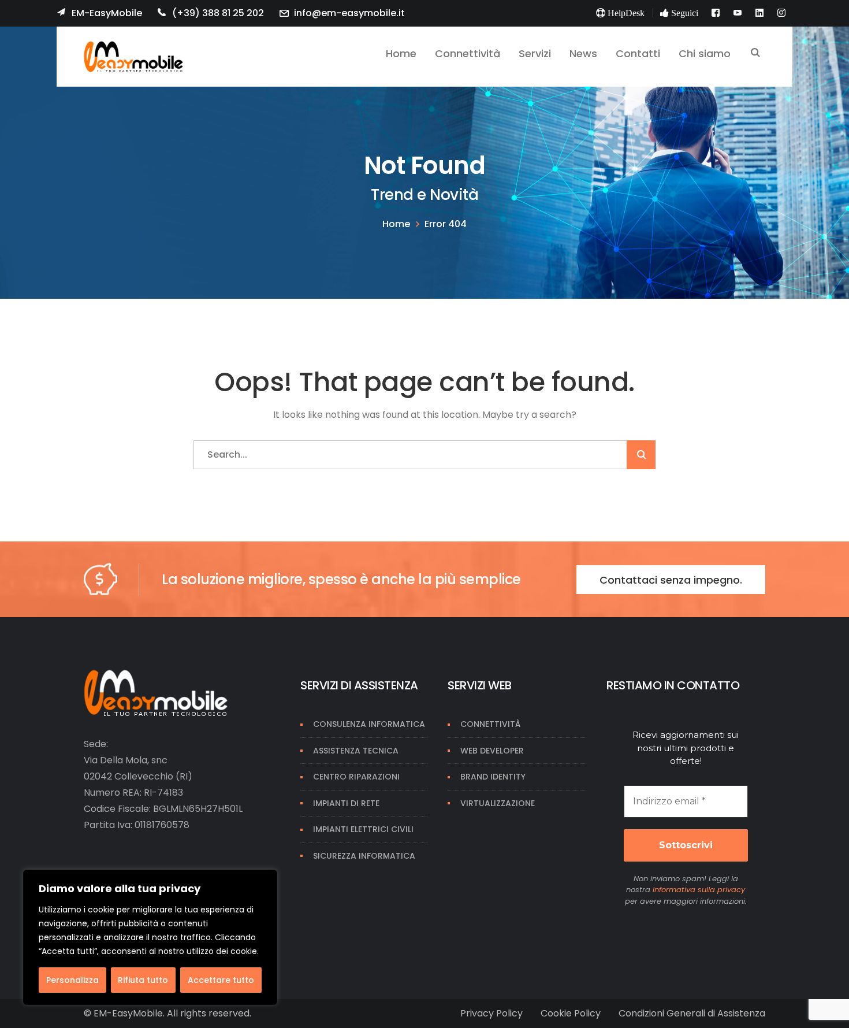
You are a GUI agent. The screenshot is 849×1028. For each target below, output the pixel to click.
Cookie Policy (571, 1013)
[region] (150, 937)
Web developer (492, 750)
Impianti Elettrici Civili (363, 829)
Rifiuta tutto (143, 980)
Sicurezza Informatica (364, 856)
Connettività (490, 724)
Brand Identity (493, 776)
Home (396, 224)
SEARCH (755, 54)
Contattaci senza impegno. (670, 580)
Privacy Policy (491, 1013)
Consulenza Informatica (369, 724)
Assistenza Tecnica (356, 750)
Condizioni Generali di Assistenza (692, 1013)
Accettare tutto (221, 980)
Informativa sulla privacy (699, 889)
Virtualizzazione (497, 803)
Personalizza (72, 980)
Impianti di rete (346, 803)
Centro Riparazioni (356, 776)
